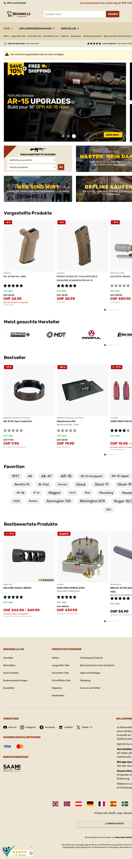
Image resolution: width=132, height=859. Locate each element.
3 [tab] (74, 136)
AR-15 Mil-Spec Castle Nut (17, 421)
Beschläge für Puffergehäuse (14, 447)
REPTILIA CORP (117, 273)
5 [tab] (117, 311)
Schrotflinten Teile (51, 36)
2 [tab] (68, 136)
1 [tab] (62, 136)
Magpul (54, 493)
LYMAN (60, 584)
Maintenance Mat (66, 421)
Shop (6, 28)
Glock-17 (101, 484)
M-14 (20, 493)
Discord (12, 727)
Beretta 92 (21, 484)
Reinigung (85, 680)
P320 (16, 501)
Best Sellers (9, 665)
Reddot (33, 501)
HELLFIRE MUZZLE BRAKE (17, 588)
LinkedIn (68, 727)
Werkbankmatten (63, 447)
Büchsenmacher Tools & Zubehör (97, 665)
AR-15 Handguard (91, 476)
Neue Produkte (11, 673)
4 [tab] (114, 311)
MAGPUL (7, 273)
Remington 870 (92, 501)
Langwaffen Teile (18, 36)
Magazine (65, 36)
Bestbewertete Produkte (30, 524)
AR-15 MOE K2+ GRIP (14, 276)
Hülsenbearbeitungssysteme (68, 614)
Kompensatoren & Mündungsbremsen (17, 616)
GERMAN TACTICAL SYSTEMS (16, 418)
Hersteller (68, 28)
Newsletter (8, 688)
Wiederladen (76, 36)
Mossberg (106, 493)
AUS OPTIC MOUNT (120, 276)
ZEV (108, 509)
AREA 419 (7, 584)
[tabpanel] (65, 102)
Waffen (6, 36)
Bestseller (15, 357)
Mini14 (72, 492)
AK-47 (46, 476)
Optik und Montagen (90, 673)
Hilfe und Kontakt (16, 3)
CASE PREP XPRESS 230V (71, 588)
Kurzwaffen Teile (34, 36)
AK (30, 476)
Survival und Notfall (90, 688)
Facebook (50, 727)
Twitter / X (87, 727)
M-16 (36, 492)
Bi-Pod (43, 484)
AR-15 (66, 476)
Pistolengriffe (8, 305)
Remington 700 (59, 501)
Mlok (87, 492)
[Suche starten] (112, 14)
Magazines (61, 302)
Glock (81, 484)
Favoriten (14, 466)
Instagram (30, 727)
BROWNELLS (116, 584)
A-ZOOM (114, 418)
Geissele (62, 484)
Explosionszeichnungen (35, 28)
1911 (15, 476)
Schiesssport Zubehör (92, 36)
